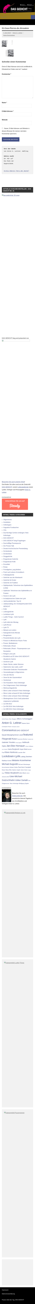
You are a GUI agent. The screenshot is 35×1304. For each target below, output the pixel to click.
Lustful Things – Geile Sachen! (13, 617)
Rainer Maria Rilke (7, 770)
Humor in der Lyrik (9, 596)
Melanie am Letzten (9, 630)
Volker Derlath (21, 780)
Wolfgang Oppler (24, 783)
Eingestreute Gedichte (10, 559)
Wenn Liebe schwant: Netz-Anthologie (16, 696)
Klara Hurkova (11, 752)
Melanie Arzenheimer (21, 760)
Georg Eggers (18, 742)
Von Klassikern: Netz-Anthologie (14, 683)
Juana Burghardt (13, 749)
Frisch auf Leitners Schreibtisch (13, 572)
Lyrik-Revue (7, 625)
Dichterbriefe (7, 551)
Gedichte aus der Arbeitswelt (12, 577)
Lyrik (4, 619)
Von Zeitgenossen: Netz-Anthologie (15, 685)
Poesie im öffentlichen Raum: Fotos (15, 640)
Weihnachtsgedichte (10, 688)
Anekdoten (7, 522)
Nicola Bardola (5, 767)
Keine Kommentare (9, 35)
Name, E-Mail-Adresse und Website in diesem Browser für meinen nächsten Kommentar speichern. (15, 131)
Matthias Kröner (7, 760)
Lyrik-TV (6, 627)
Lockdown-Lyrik (8, 614)
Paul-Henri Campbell (24, 767)
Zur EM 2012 (7, 704)
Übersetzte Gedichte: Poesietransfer (15, 669)
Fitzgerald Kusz (9, 739)
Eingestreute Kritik (9, 561)
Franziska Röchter (22, 739)
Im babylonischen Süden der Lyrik (14, 598)
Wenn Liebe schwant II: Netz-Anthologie (16, 690)
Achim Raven (5, 719)
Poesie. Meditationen (10, 643)
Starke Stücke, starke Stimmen (13, 664)
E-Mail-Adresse (8, 111)
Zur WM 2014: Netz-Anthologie (13, 709)
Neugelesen (7, 635)
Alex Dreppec (12, 719)
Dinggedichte (7, 556)
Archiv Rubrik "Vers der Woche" (16, 171)
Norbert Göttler (14, 767)
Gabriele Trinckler (8, 742)
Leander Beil (21, 752)
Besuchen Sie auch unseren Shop (13, 482)
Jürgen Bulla (23, 749)
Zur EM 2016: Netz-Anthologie (13, 706)
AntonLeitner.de (17, 796)
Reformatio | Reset (9, 646)
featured (28, 734)
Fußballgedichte (8, 575)
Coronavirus (9, 730)
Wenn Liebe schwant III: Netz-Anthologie (16, 693)
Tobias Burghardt (12, 773)
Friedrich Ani (30, 739)
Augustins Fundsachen (11, 527)
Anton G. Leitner (17, 33)
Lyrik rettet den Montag (10, 622)
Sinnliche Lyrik (8, 661)
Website (5, 120)
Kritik (5, 609)
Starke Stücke (24, 770)
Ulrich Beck (22, 773)
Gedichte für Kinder (9, 580)
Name (4, 102)
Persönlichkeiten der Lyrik (11, 638)
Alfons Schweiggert (24, 719)
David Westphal (8, 735)
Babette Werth (26, 723)
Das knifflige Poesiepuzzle (12, 543)
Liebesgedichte (8, 611)
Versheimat (7, 680)
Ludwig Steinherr (26, 756)
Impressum (5, 1290)
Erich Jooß (19, 735)
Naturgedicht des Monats (11, 633)
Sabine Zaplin (16, 770)
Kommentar (6, 74)
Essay (5, 567)
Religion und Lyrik (9, 654)
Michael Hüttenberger (24, 764)
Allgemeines (7, 519)
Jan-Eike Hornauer (15, 746)
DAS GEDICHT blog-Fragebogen (14, 540)
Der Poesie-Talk (8, 546)
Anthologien (7, 525)
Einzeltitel (6, 564)
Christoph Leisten (16, 726)
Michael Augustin (10, 764)
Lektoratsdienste (23, 487)
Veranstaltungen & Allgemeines (13, 672)
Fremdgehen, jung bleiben (12, 569)
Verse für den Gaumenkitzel (12, 677)
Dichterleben (7, 554)
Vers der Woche (8, 675)
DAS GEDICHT (7, 487)
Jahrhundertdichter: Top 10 (12, 601)
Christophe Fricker (6, 726)
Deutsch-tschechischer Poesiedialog (15, 548)
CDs (4, 530)
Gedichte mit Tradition (10, 583)
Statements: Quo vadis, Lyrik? (13, 667)
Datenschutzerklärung (8, 1294)
